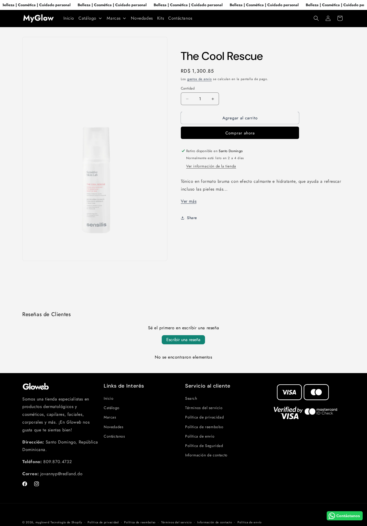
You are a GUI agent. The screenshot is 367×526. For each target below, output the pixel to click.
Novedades (113, 427)
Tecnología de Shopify (66, 522)
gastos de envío (199, 79)
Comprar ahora (240, 133)
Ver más (188, 201)
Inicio (109, 398)
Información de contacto (206, 455)
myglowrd (42, 522)
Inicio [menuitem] (68, 18)
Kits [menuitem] (160, 18)
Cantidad (188, 88)
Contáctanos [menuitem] (180, 18)
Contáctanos (114, 436)
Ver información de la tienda (211, 166)
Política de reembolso (204, 427)
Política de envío (199, 436)
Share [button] (192, 217)
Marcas (110, 417)
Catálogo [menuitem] (87, 18)
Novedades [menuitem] (142, 18)
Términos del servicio (204, 407)
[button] (316, 18)
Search (191, 398)
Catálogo (112, 407)
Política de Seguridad (204, 445)
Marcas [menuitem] (114, 18)
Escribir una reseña (183, 340)
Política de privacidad (204, 417)
